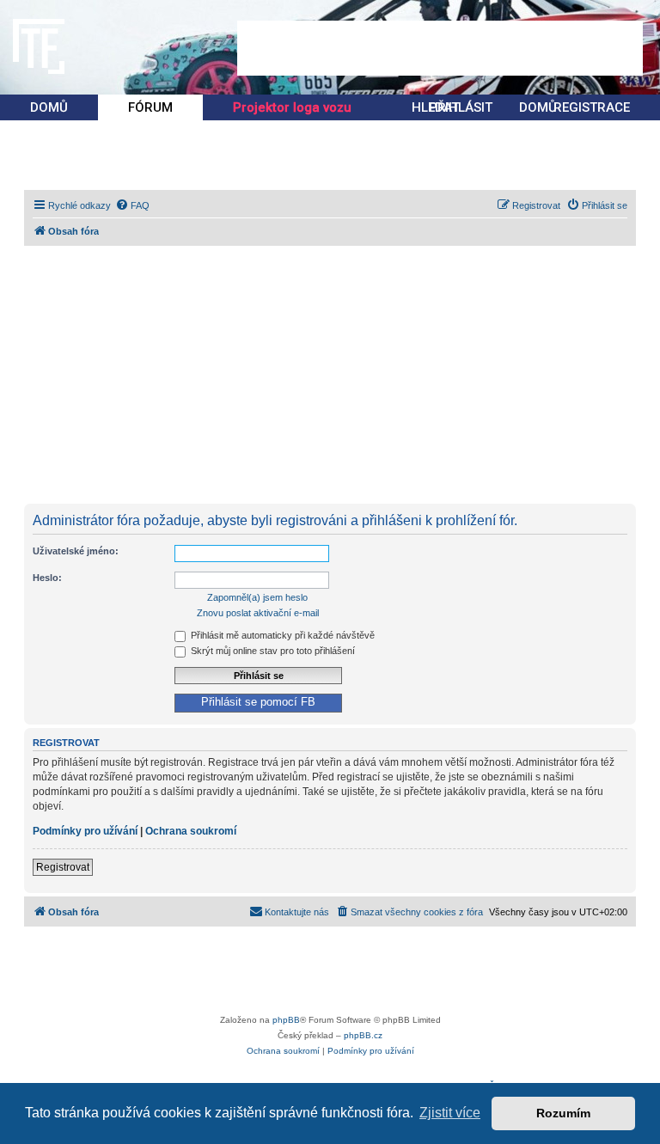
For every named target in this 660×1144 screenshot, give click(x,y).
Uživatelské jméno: (76, 551)
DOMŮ (49, 107)
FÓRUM (150, 107)
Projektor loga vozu (292, 107)
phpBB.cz (363, 1035)
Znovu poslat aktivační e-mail (258, 613)
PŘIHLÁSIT (460, 107)
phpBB (286, 1020)
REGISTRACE (591, 107)
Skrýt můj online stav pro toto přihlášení (271, 650)
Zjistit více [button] (449, 1112)
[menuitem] (132, 205)
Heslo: (47, 577)
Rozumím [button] (563, 1113)
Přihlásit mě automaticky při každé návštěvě (281, 635)
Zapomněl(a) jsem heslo (257, 597)
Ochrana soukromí (190, 831)
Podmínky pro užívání (85, 831)
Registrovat (62, 867)
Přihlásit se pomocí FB (258, 702)
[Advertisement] (440, 48)
